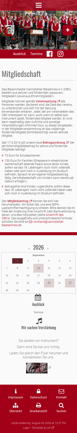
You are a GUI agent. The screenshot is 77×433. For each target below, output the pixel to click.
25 (48, 282)
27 (70, 282)
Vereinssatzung (46, 101)
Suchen (61, 411)
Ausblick (19, 54)
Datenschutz (38, 397)
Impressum (15, 397)
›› (47, 248)
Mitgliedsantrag (17, 201)
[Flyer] (38, 368)
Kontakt (61, 397)
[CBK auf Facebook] (50, 55)
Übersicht (15, 411)
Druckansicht (38, 411)
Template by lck (41, 427)
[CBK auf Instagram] (61, 55)
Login (26, 427)
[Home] (9, 31)
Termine (36, 54)
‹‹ (29, 248)
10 (38, 268)
